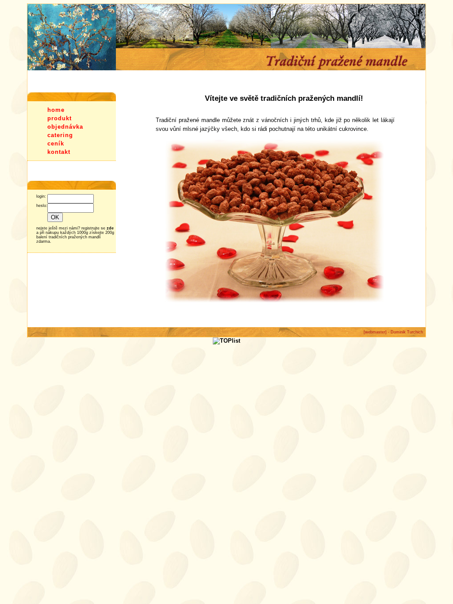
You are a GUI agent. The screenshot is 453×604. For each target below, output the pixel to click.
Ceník (55, 143)
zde (110, 228)
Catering (60, 135)
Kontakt (58, 152)
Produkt (59, 118)
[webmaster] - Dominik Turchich (393, 332)
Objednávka (65, 126)
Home (56, 110)
